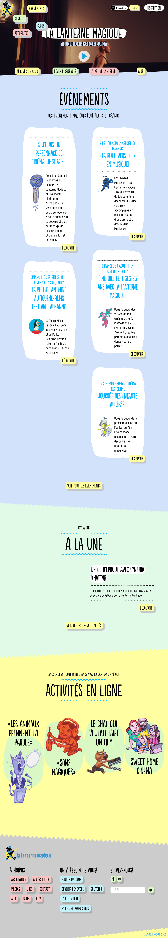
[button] (134, 7)
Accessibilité (41, 879)
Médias (15, 889)
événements (36, 8)
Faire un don (70, 899)
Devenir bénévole (65, 71)
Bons (26, 899)
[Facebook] (113, 879)
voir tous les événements (84, 486)
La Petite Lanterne (103, 71)
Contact (45, 889)
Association (18, 879)
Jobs (30, 889)
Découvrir (68, 248)
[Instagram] (119, 879)
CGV (38, 899)
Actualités (22, 33)
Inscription (154, 8)
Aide (140, 71)
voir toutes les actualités (84, 625)
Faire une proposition (75, 908)
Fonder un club (71, 879)
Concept (20, 19)
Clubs (40, 26)
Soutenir (96, 889)
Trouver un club (27, 71)
